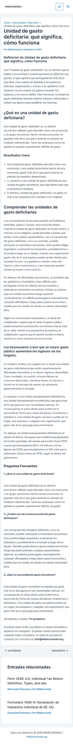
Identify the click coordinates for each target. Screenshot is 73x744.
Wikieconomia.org (36, 736)
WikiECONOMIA (13, 6)
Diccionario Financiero (18, 689)
